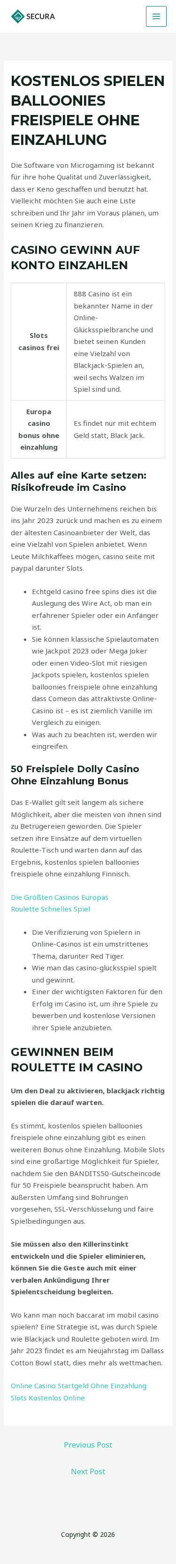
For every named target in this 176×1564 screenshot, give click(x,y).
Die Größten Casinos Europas (59, 897)
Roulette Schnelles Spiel (50, 908)
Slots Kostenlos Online (48, 1397)
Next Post (88, 1471)
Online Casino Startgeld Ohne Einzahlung (78, 1385)
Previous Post (88, 1445)
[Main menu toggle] (156, 16)
